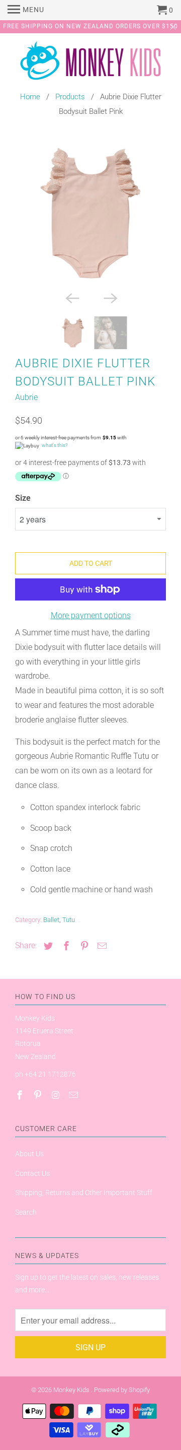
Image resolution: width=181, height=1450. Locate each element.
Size (23, 498)
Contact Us (32, 1173)
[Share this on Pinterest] (83, 946)
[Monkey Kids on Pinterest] (38, 1095)
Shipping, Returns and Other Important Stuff (83, 1193)
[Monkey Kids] (90, 63)
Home (30, 96)
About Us (29, 1154)
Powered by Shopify (122, 1390)
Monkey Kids (72, 1390)
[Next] (110, 297)
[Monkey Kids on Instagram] (56, 1095)
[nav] (26, 10)
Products (70, 96)
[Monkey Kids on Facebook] (20, 1095)
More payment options (91, 615)
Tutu (68, 920)
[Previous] (71, 297)
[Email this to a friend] (101, 946)
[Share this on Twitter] (47, 946)
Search (26, 1212)
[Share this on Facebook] (65, 946)
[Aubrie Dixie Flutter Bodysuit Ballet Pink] (90, 213)
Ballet (51, 920)
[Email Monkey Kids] (74, 1095)
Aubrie (26, 397)
